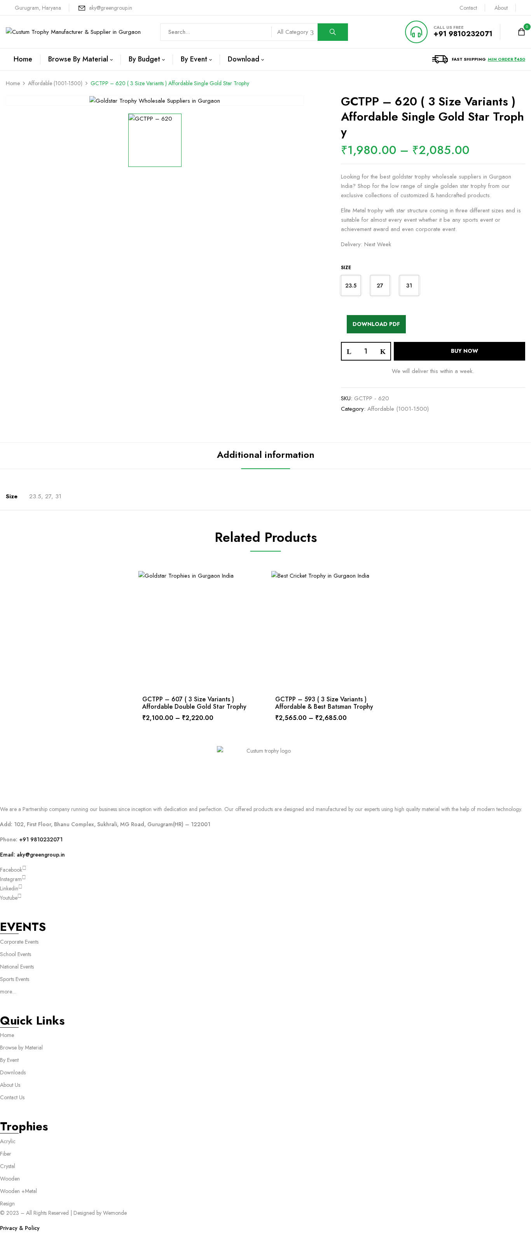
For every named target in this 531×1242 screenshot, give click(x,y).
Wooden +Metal (18, 1191)
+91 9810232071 (463, 34)
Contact (468, 8)
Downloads (13, 1072)
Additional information (265, 454)
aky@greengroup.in (110, 8)
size (346, 267)
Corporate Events (19, 942)
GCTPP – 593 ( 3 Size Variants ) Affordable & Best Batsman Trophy (324, 703)
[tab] (265, 455)
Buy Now (464, 351)
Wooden (10, 1178)
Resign (7, 1203)
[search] (333, 32)
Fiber (5, 1154)
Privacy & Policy (20, 1228)
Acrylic (8, 1141)
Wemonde (115, 1213)
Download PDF (376, 324)
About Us (10, 1085)
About (501, 8)
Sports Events (14, 979)
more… (8, 991)
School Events (15, 954)
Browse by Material (21, 1047)
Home (13, 83)
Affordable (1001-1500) (55, 83)
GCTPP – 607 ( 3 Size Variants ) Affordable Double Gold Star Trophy (194, 703)
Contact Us (12, 1097)
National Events (17, 966)
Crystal (7, 1166)
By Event (9, 1060)
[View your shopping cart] (521, 32)
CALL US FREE (448, 27)
